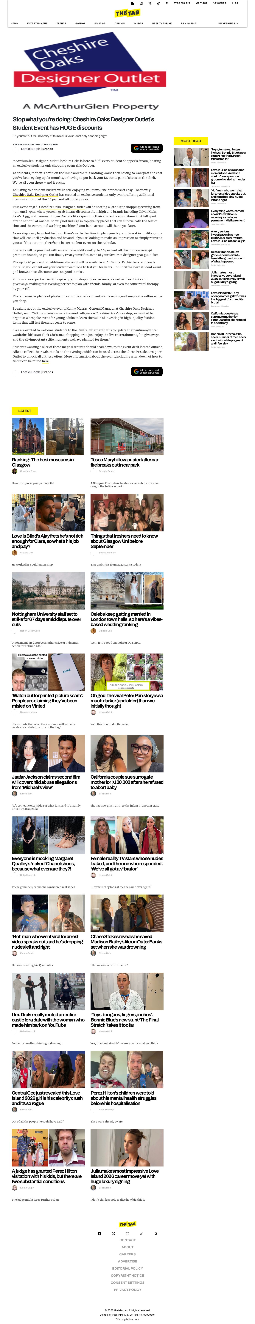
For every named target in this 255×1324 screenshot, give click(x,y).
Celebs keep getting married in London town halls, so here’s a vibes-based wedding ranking (127, 619)
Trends (61, 23)
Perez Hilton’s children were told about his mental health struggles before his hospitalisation (123, 1098)
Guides (138, 23)
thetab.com (120, 1310)
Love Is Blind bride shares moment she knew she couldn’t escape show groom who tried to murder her (228, 176)
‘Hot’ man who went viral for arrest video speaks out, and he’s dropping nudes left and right (47, 942)
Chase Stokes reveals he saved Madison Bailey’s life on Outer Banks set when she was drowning (126, 942)
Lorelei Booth (30, 149)
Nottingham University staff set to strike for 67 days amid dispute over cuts (46, 619)
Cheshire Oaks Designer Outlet (35, 194)
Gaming (80, 23)
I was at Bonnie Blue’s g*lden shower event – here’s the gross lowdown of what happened (227, 256)
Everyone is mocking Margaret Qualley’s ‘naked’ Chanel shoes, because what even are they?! (43, 863)
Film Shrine (188, 23)
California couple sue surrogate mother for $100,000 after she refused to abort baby (127, 782)
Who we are (182, 2)
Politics (99, 23)
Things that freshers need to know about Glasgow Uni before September (124, 541)
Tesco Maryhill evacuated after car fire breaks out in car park (124, 462)
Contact (201, 2)
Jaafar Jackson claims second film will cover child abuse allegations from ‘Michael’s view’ (46, 782)
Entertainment (37, 23)
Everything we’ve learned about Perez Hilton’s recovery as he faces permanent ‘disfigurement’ (228, 215)
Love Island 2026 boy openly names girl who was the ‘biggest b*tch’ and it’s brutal (228, 297)
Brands (47, 149)
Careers (127, 1254)
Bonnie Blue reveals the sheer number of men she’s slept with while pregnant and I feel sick (228, 338)
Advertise (219, 2)
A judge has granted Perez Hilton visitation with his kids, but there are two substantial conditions (47, 1176)
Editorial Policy (127, 1268)
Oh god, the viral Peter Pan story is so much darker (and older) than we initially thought (127, 701)
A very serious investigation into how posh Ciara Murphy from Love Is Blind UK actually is (228, 236)
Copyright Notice (127, 1275)
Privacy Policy (127, 1290)
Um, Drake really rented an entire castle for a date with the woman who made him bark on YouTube (48, 1020)
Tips (235, 2)
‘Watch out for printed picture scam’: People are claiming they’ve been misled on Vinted (47, 701)
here (45, 361)
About (127, 1247)
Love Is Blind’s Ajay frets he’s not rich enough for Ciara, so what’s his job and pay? (47, 541)
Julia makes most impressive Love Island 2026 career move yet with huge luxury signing (125, 1176)
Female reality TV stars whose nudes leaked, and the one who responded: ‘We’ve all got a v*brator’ (127, 863)
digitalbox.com (130, 1319)
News (14, 23)
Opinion (120, 23)
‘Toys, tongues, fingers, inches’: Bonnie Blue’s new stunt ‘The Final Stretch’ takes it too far (124, 1020)
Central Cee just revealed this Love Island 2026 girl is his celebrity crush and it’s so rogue (47, 1098)
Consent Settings (127, 1282)
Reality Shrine (162, 23)
